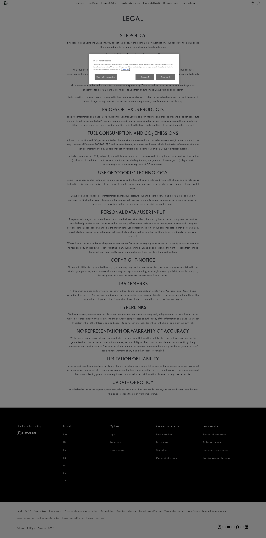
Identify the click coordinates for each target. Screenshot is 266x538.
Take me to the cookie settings (105, 77)
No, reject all (145, 77)
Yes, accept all (165, 77)
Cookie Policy (125, 69)
